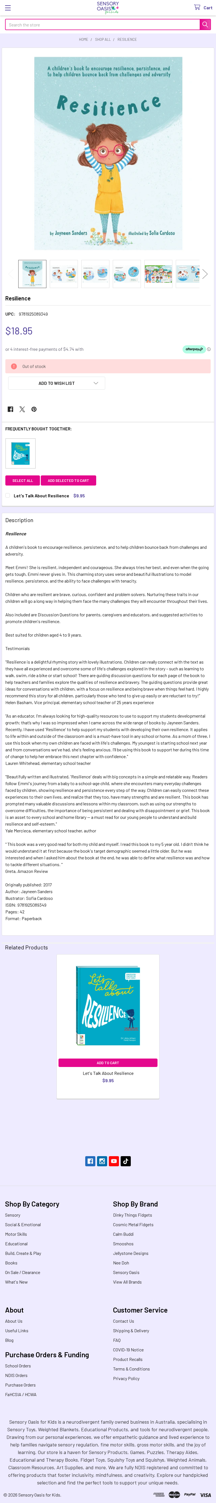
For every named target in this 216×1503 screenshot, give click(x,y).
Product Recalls (128, 1359)
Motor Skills (16, 1234)
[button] (56, 383)
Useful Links (16, 1330)
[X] (22, 409)
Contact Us (123, 1321)
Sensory (12, 1214)
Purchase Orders (20, 1384)
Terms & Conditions (131, 1368)
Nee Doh (121, 1262)
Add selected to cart (68, 480)
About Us (13, 1321)
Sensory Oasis (126, 1272)
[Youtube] (114, 1161)
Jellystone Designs (130, 1253)
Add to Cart (108, 1063)
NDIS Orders (16, 1375)
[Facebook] (10, 409)
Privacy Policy (126, 1378)
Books (11, 1262)
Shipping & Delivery (131, 1330)
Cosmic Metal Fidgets (133, 1224)
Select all (22, 480)
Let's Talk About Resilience (108, 1073)
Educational (16, 1243)
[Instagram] (102, 1161)
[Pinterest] (34, 409)
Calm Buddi (123, 1234)
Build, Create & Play (23, 1253)
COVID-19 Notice (128, 1349)
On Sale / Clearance (22, 1272)
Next (205, 273)
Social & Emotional (23, 1224)
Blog (9, 1340)
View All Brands (127, 1281)
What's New (16, 1281)
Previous (11, 273)
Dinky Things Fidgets (132, 1214)
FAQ (117, 1340)
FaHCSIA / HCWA (21, 1394)
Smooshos (123, 1243)
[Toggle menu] (7, 7)
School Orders (18, 1365)
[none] (108, 154)
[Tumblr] (126, 1161)
